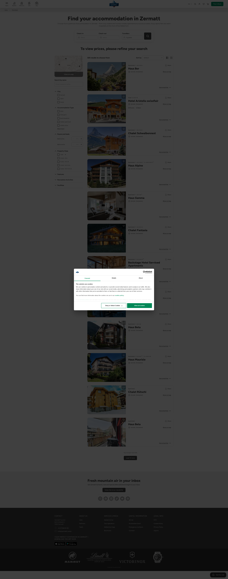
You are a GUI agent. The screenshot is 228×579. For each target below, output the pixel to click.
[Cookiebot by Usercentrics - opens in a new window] (144, 272)
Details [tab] (114, 278)
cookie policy (119, 295)
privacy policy (84, 299)
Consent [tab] (87, 278)
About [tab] (141, 278)
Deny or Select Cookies (112, 305)
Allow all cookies (139, 305)
